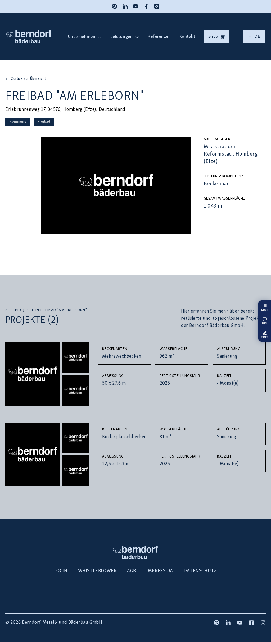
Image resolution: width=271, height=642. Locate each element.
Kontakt (187, 36)
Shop (213, 36)
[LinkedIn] (125, 6)
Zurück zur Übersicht (28, 79)
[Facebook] (146, 6)
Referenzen (159, 36)
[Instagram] (156, 6)
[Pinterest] (114, 6)
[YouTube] (135, 6)
